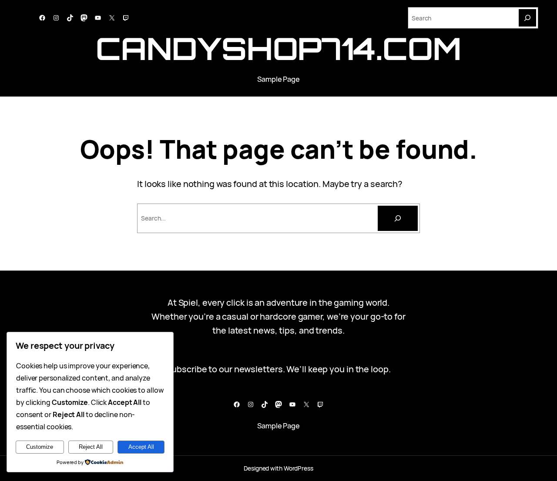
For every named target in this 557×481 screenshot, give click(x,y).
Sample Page (278, 79)
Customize (39, 447)
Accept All (141, 447)
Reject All (91, 447)
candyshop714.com (278, 48)
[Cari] (398, 218)
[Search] (527, 18)
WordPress (298, 468)
